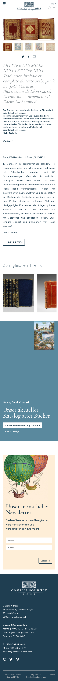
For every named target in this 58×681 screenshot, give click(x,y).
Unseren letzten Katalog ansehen (22, 425)
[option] (18, 293)
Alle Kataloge (12, 431)
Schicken (45, 560)
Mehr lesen (15, 242)
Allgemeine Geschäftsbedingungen (36, 676)
